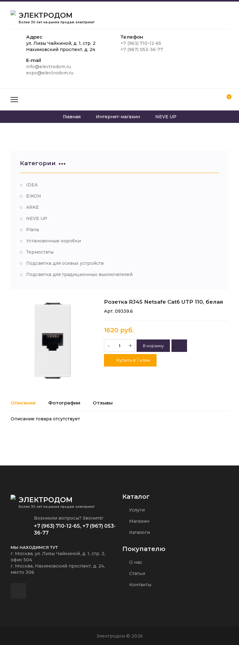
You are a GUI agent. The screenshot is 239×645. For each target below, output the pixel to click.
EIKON (33, 196)
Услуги (136, 510)
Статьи (136, 573)
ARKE (32, 207)
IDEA (32, 185)
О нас (135, 562)
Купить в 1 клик (132, 360)
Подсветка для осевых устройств (65, 263)
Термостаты (40, 252)
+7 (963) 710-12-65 (140, 43)
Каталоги (139, 532)
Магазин (138, 521)
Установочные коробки (53, 241)
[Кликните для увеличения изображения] (53, 341)
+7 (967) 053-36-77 (141, 49)
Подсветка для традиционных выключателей (79, 274)
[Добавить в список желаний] (179, 345)
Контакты (139, 584)
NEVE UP (36, 218)
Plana (32, 229)
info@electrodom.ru (48, 66)
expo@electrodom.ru (49, 73)
